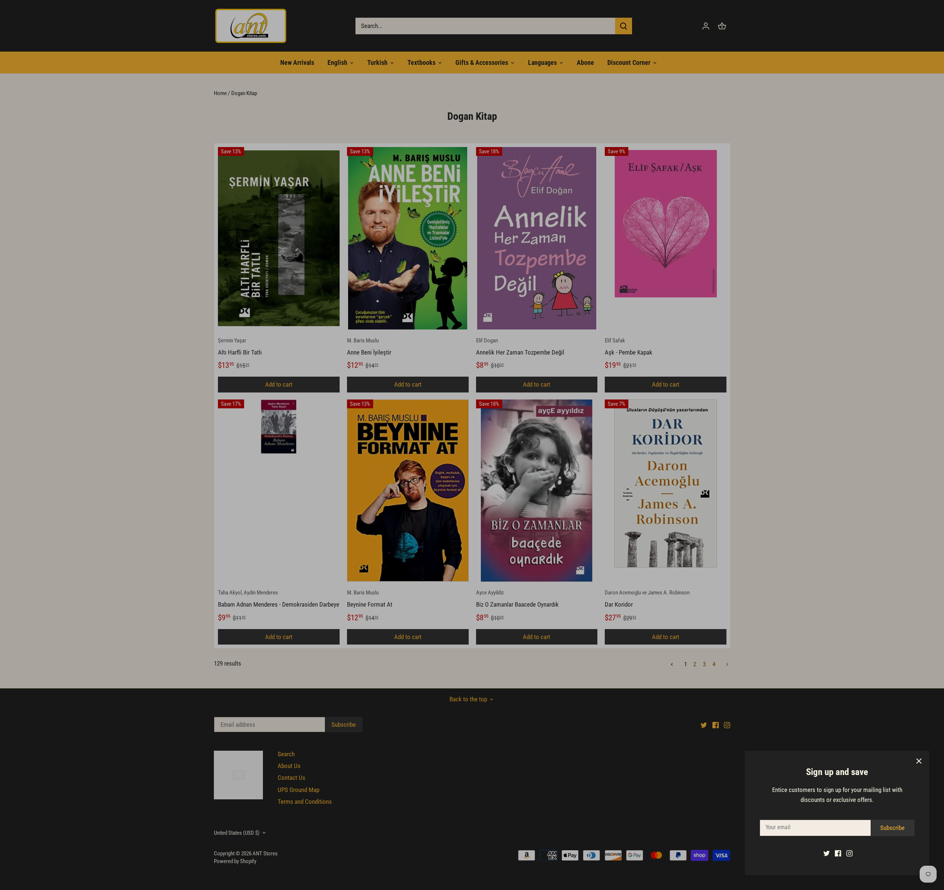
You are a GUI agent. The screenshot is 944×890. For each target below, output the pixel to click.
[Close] (919, 761)
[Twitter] (826, 853)
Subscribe (892, 827)
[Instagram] (849, 853)
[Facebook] (838, 853)
